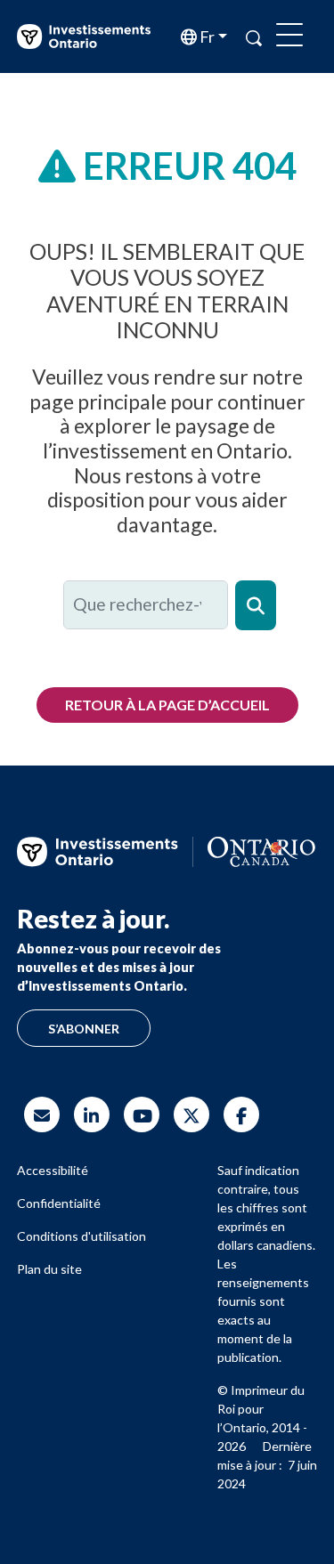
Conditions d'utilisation (81, 1236)
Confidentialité (59, 1203)
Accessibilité (52, 1170)
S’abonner (83, 1028)
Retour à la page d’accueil (167, 704)
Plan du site (49, 1268)
